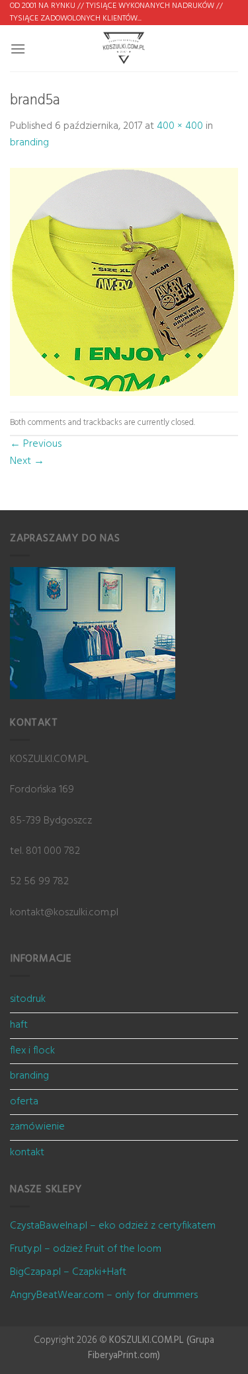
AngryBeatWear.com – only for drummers (104, 1295)
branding (29, 142)
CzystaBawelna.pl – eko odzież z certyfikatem (113, 1226)
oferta (24, 1101)
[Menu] (18, 48)
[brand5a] (124, 281)
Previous (36, 444)
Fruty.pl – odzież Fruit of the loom (85, 1249)
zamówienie (37, 1126)
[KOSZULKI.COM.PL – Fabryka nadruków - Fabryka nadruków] (124, 48)
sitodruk (28, 999)
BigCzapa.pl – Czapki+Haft (68, 1272)
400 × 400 (180, 126)
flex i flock (32, 1050)
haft (19, 1025)
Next (27, 461)
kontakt (27, 1152)
